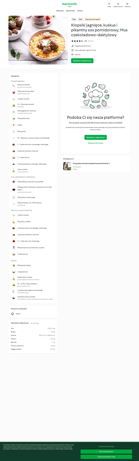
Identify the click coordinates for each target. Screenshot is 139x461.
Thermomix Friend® (92, 19)
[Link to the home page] (69, 4)
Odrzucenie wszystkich (106, 451)
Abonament (70, 11)
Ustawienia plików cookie (106, 446)
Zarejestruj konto (118, 6)
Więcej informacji (95, 143)
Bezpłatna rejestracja (82, 61)
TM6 (74, 19)
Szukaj (109, 6)
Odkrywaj (60, 11)
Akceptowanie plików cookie (106, 457)
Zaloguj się (128, 6)
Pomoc (80, 11)
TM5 (80, 19)
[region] (69, 451)
